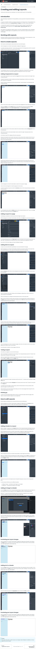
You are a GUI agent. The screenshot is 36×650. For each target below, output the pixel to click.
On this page (3, 6)
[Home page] (1, 4)
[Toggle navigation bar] (1, 1)
